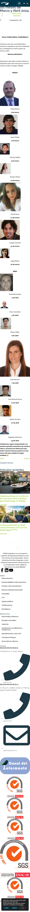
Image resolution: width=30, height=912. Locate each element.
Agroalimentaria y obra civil (11, 633)
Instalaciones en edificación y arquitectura (12, 629)
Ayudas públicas (7, 601)
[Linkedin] (6, 570)
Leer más (3, 505)
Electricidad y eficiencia (10, 616)
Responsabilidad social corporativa (14, 582)
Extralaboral (6, 609)
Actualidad (5, 594)
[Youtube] (11, 570)
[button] (19, 3)
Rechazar (14, 907)
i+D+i (3, 597)
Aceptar (6, 907)
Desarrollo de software (10, 641)
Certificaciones (7, 605)
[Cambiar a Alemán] (27, 3)
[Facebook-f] (2, 570)
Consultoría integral (9, 637)
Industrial (5, 624)
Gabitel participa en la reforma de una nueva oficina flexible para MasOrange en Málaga (14, 498)
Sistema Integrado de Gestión (12, 590)
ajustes (21, 904)
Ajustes (22, 907)
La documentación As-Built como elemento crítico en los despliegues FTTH (13, 527)
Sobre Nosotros (7, 578)
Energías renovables (9, 620)
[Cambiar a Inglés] (24, 3)
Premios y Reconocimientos (12, 586)
